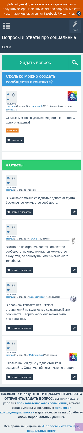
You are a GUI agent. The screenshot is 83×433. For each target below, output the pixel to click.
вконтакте (12, 130)
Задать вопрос (35, 62)
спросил (10, 106)
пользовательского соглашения (42, 403)
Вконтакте (11, 109)
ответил (10, 190)
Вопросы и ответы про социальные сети (39, 42)
